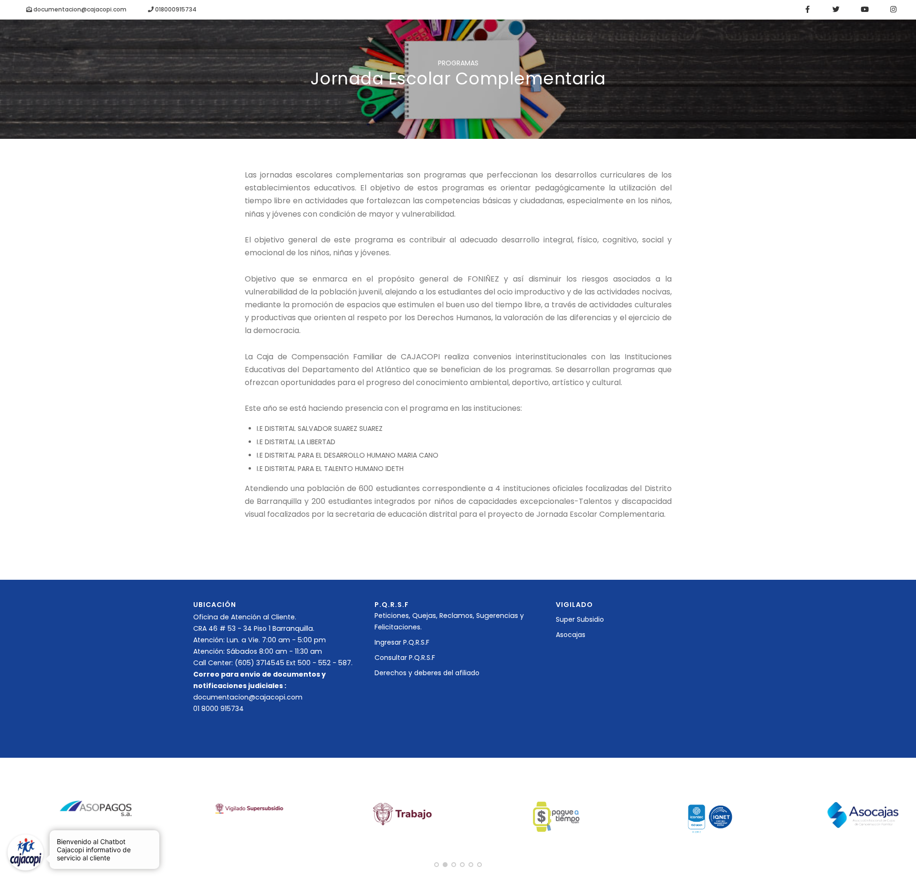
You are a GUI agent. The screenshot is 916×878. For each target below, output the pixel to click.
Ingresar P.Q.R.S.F (402, 642)
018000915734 (175, 9)
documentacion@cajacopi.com (79, 9)
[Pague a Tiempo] (556, 816)
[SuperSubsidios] (249, 808)
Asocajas (570, 634)
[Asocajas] (863, 814)
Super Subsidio (580, 619)
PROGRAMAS (458, 63)
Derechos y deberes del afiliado (427, 673)
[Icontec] (709, 817)
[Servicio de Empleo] (403, 813)
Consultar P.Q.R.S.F (405, 657)
